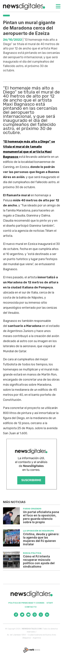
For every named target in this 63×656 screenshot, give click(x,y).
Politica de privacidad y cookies (26, 603)
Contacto (30, 607)
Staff (50, 603)
